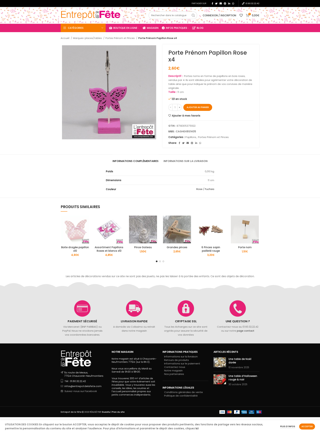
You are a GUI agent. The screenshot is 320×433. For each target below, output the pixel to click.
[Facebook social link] (212, 3)
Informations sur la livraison (181, 356)
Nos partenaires (174, 374)
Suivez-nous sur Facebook (80, 391)
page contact (245, 330)
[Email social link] (220, 3)
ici (197, 428)
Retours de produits (176, 360)
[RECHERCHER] (193, 15)
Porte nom (245, 247)
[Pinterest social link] (225, 3)
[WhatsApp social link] (233, 3)
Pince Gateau (143, 247)
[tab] (135, 159)
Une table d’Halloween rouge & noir (242, 377)
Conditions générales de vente (183, 392)
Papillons (190, 137)
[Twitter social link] (216, 3)
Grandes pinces (177, 247)
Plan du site (118, 412)
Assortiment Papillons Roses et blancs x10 (109, 249)
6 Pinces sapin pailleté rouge (211, 249)
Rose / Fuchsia (205, 189)
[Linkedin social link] (229, 3)
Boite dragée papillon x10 (75, 249)
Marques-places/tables (87, 38)
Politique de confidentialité (181, 395)
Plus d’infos (287, 426)
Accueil (65, 38)
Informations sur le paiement (182, 363)
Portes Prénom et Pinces (120, 38)
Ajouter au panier (198, 107)
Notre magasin (173, 370)
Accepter (307, 426)
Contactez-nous (174, 367)
